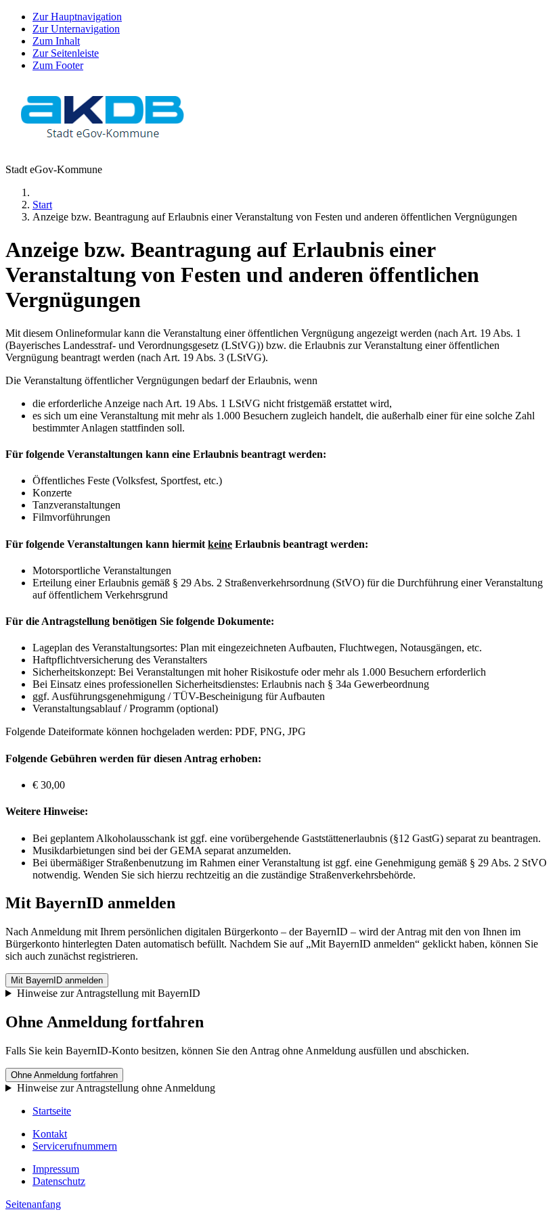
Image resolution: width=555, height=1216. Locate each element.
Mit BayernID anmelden (57, 980)
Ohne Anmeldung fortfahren (64, 1075)
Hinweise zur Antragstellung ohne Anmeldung (116, 1088)
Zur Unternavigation (76, 28)
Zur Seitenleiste (65, 53)
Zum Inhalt (56, 41)
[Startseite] (103, 146)
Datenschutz (58, 1181)
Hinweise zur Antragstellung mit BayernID (108, 993)
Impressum (55, 1169)
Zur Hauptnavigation (77, 16)
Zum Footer (57, 65)
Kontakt (49, 1134)
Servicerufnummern (74, 1146)
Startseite (51, 1111)
